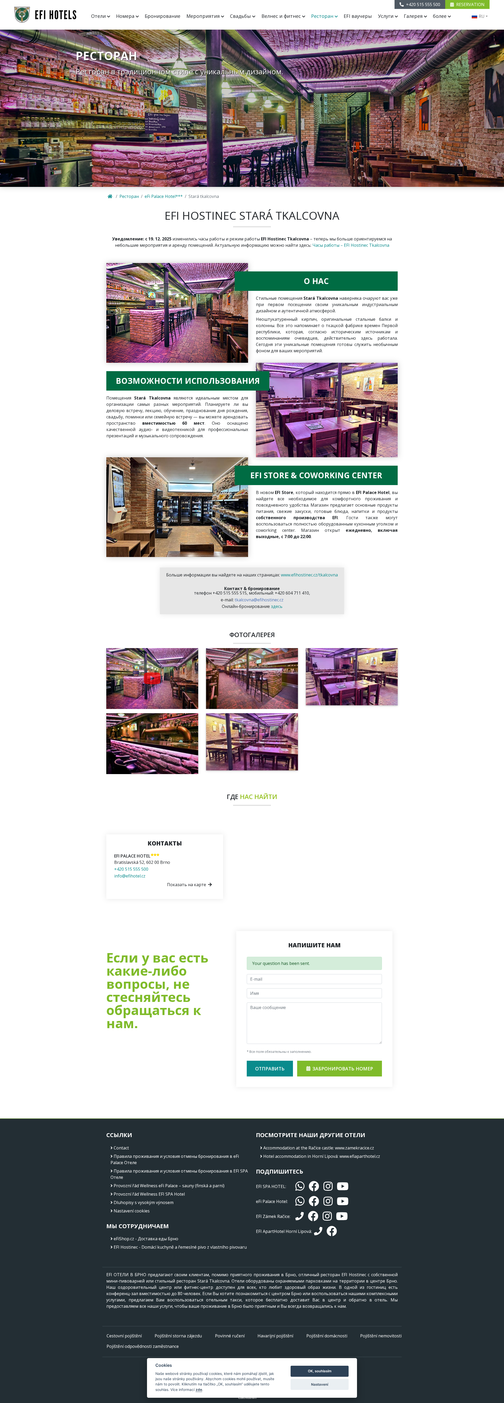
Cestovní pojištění (124, 1336)
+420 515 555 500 (131, 869)
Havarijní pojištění (275, 1336)
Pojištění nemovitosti (381, 1336)
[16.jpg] (252, 678)
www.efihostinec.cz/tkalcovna (309, 575)
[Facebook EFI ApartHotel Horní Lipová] (332, 1231)
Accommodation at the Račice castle (298, 1148)
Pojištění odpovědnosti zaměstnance (143, 1346)
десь (277, 606)
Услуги (386, 16)
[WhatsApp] (299, 1186)
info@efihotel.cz (129, 876)
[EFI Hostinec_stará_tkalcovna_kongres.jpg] (352, 676)
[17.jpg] (152, 743)
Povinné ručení (230, 1336)
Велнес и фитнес (281, 16)
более (440, 16)
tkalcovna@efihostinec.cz (259, 600)
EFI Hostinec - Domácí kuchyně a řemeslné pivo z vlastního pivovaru (180, 1247)
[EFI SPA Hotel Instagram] (328, 1186)
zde (199, 1390)
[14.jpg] (152, 678)
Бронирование (162, 16)
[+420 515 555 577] (318, 1231)
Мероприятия (203, 16)
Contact (121, 1148)
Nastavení (319, 1384)
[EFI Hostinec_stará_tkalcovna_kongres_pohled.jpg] (252, 741)
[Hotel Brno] (45, 15)
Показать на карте (186, 884)
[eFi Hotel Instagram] (328, 1201)
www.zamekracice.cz (354, 1148)
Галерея (414, 16)
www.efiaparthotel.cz (359, 1156)
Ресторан (323, 16)
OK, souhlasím (320, 1371)
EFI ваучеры (358, 16)
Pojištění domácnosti (326, 1336)
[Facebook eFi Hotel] (314, 1201)
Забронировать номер (342, 1068)
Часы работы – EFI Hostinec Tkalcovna (350, 245)
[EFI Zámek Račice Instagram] (327, 1216)
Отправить (270, 1068)
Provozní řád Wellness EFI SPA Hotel (149, 1194)
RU (481, 16)
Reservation (470, 4)
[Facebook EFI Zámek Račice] (313, 1216)
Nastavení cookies (132, 1211)
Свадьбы (241, 16)
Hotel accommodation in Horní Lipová (300, 1156)
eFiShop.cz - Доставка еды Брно (146, 1239)
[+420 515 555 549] (299, 1216)
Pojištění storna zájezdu (178, 1336)
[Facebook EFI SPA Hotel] (314, 1186)
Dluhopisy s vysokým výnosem (144, 1202)
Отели (99, 16)
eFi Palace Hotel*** (164, 196)
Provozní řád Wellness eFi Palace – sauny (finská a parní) (169, 1186)
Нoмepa (126, 16)
